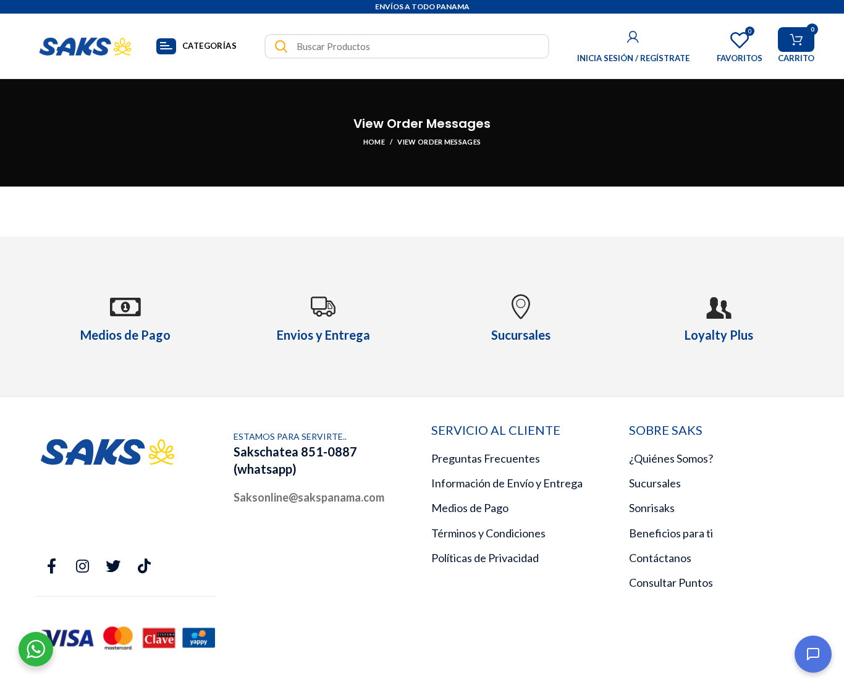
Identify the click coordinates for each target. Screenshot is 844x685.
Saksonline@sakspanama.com (309, 497)
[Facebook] (51, 566)
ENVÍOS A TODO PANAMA (422, 6)
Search (281, 46)
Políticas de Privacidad (485, 558)
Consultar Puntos (671, 582)
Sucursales (655, 483)
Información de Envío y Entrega (507, 483)
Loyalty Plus (719, 334)
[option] (422, 7)
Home (374, 142)
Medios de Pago (470, 508)
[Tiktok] (144, 566)
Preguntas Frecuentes (485, 458)
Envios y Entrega (323, 334)
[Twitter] (113, 566)
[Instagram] (82, 566)
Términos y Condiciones (488, 533)
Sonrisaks (652, 508)
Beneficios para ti (671, 533)
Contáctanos (660, 558)
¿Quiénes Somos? (671, 458)
